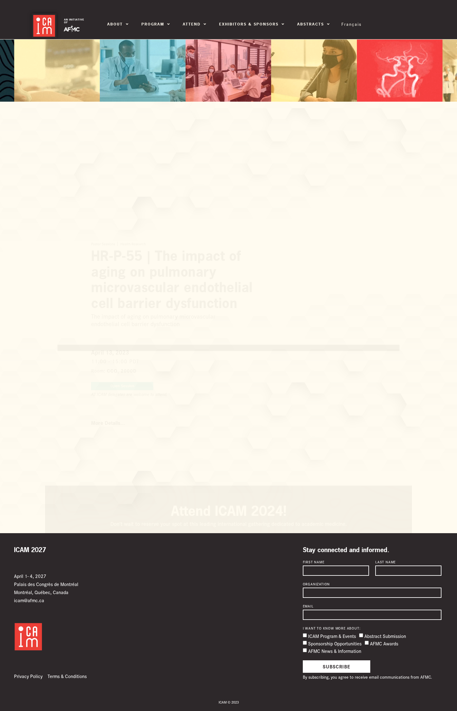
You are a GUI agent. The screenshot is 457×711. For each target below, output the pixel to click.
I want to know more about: (332, 628)
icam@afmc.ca (29, 600)
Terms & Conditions (67, 676)
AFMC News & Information (334, 651)
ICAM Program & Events (332, 636)
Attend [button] (192, 24)
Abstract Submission (385, 636)
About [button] (115, 24)
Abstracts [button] (310, 24)
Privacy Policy (28, 676)
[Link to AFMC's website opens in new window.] (71, 28)
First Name (314, 562)
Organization (316, 584)
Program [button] (152, 24)
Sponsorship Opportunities (335, 643)
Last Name (385, 562)
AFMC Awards (384, 643)
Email (308, 606)
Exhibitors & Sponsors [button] (249, 24)
